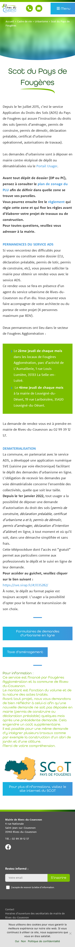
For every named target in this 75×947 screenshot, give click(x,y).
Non (23, 941)
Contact (38, 8)
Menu (65, 8)
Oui (17, 941)
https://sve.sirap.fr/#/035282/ (25, 585)
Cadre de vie (24, 21)
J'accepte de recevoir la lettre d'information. (33, 887)
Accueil (10, 21)
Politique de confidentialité (44, 941)
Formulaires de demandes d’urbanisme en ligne (37, 633)
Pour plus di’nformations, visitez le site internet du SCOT (37, 789)
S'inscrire (58, 878)
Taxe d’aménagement (25, 652)
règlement (56, 202)
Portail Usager (46, 166)
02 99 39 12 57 (29, 8)
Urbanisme (41, 21)
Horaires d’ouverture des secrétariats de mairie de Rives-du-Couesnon (35, 915)
